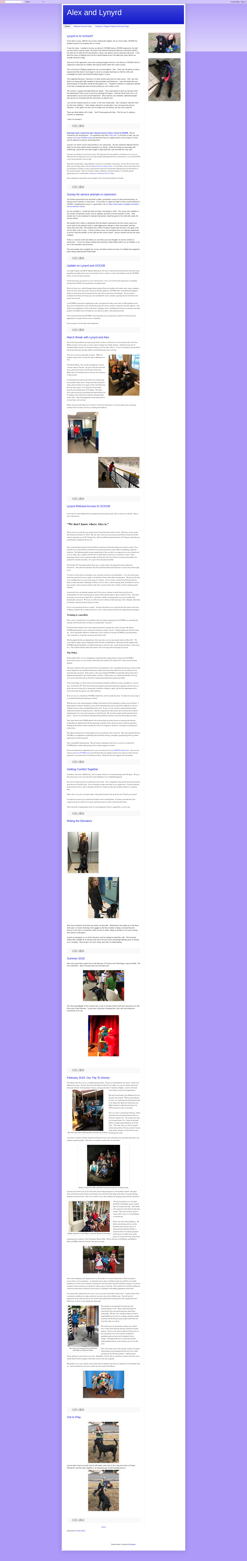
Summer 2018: (76, 958)
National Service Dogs (83, 26)
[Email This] (73, 126)
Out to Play (74, 1417)
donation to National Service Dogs (102, 173)
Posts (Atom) (80, 1531)
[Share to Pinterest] (83, 126)
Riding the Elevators (79, 821)
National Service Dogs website (102, 166)
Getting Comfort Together (82, 769)
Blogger (133, 1544)
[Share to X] (78, 126)
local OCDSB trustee (83, 753)
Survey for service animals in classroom (91, 194)
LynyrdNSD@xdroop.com (119, 750)
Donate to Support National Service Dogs (112, 26)
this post (113, 135)
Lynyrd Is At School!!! (80, 36)
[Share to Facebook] (80, 126)
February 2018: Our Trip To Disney (88, 1077)
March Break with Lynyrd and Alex (88, 337)
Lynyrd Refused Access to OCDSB (88, 506)
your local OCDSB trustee (82, 138)
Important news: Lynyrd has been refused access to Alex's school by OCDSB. (98, 133)
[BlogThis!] (75, 126)
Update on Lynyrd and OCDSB (86, 265)
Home (67, 26)
